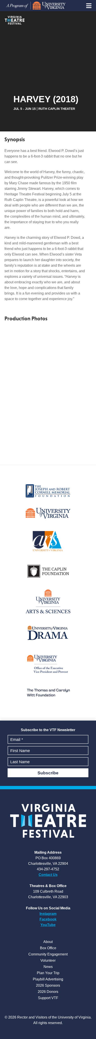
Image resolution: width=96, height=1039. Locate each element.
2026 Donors (48, 992)
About (48, 942)
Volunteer (48, 960)
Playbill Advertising (48, 979)
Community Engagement (48, 954)
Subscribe (48, 773)
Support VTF (48, 998)
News (48, 967)
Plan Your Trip (48, 973)
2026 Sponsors (48, 985)
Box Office (48, 948)
